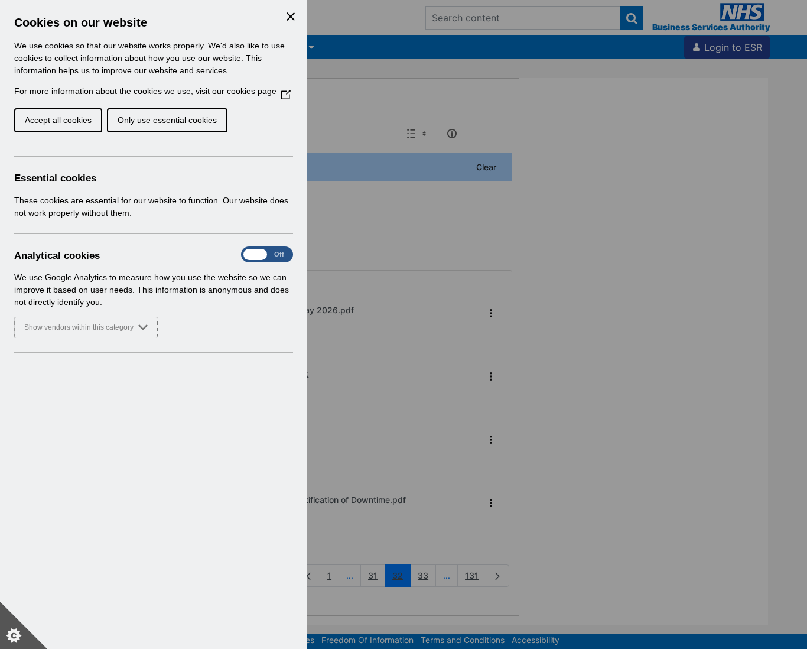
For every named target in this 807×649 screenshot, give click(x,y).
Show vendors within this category (79, 327)
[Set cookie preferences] (23, 625)
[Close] (291, 16)
